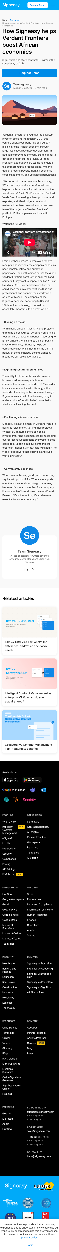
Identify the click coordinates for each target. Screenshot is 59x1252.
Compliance (9, 858)
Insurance (7, 992)
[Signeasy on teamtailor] (29, 799)
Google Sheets (10, 914)
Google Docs (9, 919)
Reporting (32, 847)
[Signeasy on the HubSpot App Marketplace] (15, 799)
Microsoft (7, 1118)
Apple (5, 1123)
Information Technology (40, 909)
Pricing (6, 864)
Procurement (34, 899)
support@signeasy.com (40, 1111)
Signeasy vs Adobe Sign (40, 968)
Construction (9, 987)
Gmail (5, 904)
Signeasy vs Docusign (39, 963)
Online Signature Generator (11, 1079)
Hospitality (8, 997)
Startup (31, 935)
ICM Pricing (8, 874)
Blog (29, 1048)
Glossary (7, 1048)
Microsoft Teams (11, 938)
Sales (30, 894)
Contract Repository (38, 826)
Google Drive (9, 909)
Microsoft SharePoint (8, 926)
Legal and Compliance (39, 904)
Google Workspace (13, 899)
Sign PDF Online (11, 1063)
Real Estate (8, 982)
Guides (6, 1037)
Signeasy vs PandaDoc (40, 982)
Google (6, 1113)
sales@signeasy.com (39, 1131)
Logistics (7, 1002)
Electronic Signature (8, 1070)
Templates (33, 852)
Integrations (8, 848)
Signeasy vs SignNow (39, 987)
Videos (6, 1043)
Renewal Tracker (36, 837)
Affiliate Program (36, 1037)
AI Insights (33, 831)
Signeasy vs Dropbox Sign (39, 975)
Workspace (33, 842)
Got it (29, 1245)
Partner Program (36, 1032)
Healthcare (8, 963)
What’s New (9, 821)
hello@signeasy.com (39, 1156)
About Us (32, 1027)
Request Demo (37, 5)
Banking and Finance (9, 970)
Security (7, 853)
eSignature (33, 821)
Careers (31, 1043)
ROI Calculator (10, 1058)
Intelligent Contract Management (9, 830)
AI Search (32, 857)
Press (30, 1053)
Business (14, 20)
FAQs (5, 1053)
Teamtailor (8, 943)
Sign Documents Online (11, 1087)
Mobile (6, 843)
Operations (33, 925)
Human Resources (37, 914)
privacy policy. (29, 1237)
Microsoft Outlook (12, 933)
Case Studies (9, 1027)
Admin (30, 930)
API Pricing (8, 869)
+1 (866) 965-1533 (38, 1137)
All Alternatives (35, 992)
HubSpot (7, 894)
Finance (31, 919)
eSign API (7, 838)
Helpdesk (7, 1093)
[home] (11, 5)
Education (8, 976)
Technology (8, 1007)
